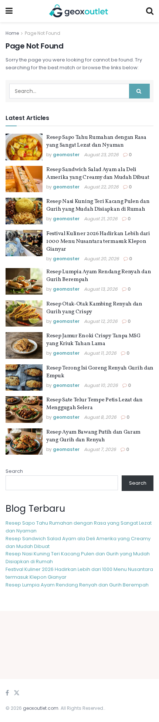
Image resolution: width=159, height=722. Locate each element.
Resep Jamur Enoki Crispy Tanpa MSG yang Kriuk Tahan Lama (93, 340)
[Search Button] (139, 91)
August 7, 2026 (100, 449)
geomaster (66, 154)
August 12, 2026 (101, 321)
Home (12, 33)
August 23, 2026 (101, 154)
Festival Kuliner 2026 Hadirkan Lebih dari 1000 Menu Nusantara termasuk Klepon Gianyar (98, 241)
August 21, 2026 (101, 218)
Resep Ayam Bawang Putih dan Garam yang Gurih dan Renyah (93, 436)
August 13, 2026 (101, 289)
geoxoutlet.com (40, 708)
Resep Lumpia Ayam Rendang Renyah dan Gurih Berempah (77, 584)
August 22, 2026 (101, 187)
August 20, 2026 (101, 258)
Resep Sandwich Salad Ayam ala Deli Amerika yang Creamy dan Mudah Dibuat (97, 173)
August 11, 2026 (100, 353)
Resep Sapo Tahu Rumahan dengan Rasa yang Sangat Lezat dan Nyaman (96, 141)
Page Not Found (42, 33)
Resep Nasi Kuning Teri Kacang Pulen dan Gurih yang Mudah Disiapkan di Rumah (97, 205)
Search (14, 471)
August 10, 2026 (101, 385)
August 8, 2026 (100, 417)
